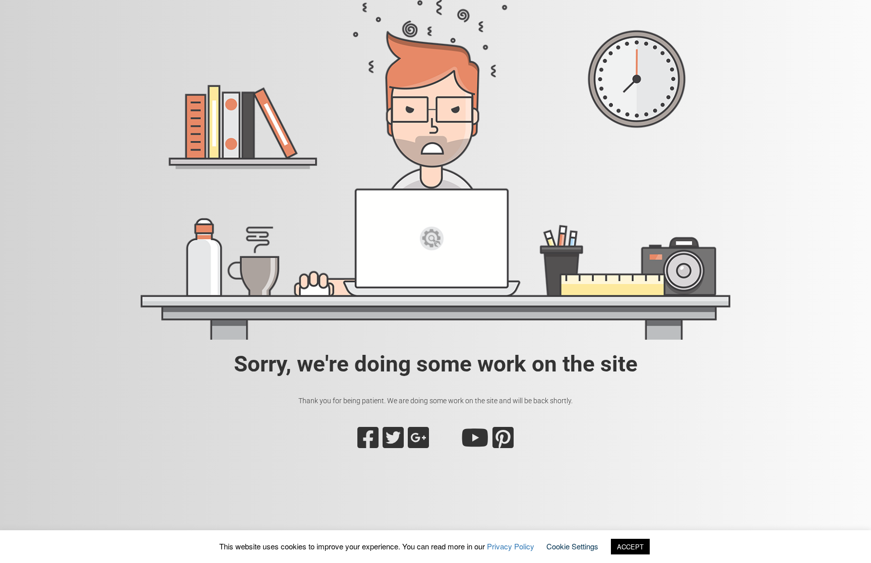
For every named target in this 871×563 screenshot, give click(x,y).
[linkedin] (445, 443)
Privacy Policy (510, 546)
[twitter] (393, 443)
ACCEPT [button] (630, 546)
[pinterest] (503, 443)
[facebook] (368, 443)
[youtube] (474, 443)
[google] (418, 443)
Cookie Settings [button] (572, 546)
